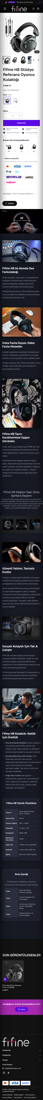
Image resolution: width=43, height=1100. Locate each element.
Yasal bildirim (18, 1097)
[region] (21, 40)
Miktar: (5, 111)
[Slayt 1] (39, 2)
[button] (6, 19)
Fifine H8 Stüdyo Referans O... (23, 194)
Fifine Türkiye (12, 1089)
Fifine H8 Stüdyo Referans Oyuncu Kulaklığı (11, 986)
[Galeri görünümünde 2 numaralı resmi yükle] (15, 60)
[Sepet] (38, 8)
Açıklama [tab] (11, 203)
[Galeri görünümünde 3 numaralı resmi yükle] (23, 60)
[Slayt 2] (41, 2)
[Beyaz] (16, 100)
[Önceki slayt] (33, 60)
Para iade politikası (30, 1097)
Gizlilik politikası (7, 1095)
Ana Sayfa (7, 194)
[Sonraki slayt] (38, 60)
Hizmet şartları (30, 1095)
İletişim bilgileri (19, 1095)
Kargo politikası (7, 1097)
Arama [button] (23, 1009)
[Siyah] (7, 100)
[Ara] (33, 8)
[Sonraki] (35, 2)
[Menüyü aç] (5, 8)
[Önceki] (2, 2)
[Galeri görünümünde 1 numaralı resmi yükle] (6, 60)
